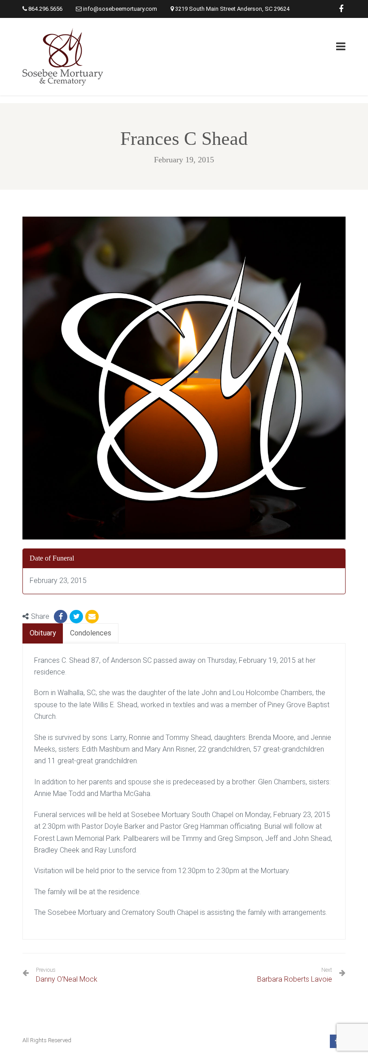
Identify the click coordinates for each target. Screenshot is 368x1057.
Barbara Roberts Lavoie (294, 979)
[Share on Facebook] (60, 616)
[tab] (42, 633)
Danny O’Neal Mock (66, 975)
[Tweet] (76, 616)
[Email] (92, 616)
